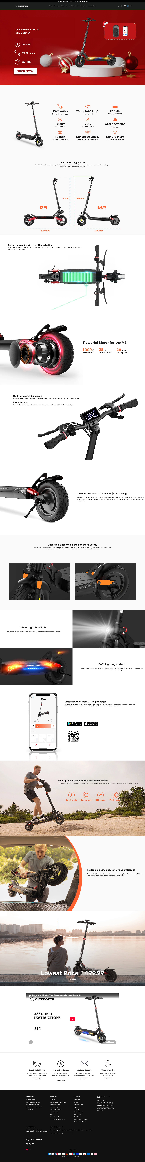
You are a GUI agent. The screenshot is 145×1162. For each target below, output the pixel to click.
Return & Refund (61, 1080)
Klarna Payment (54, 1117)
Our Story (52, 1099)
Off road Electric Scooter (33, 1104)
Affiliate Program (55, 1104)
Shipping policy (78, 1107)
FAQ (51, 1114)
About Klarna (77, 1117)
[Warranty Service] (108, 1064)
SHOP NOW (72, 979)
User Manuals (77, 1114)
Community (91, 6)
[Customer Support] (84, 1064)
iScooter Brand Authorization (58, 1102)
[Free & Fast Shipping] (37, 1064)
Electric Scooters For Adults (34, 1107)
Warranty (108, 1079)
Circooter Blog (54, 1112)
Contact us (77, 1099)
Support (82, 6)
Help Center (74, 6)
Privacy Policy (54, 1107)
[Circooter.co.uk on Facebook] (27, 1144)
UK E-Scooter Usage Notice (57, 1119)
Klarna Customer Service (80, 1119)
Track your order (78, 1104)
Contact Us (84, 1079)
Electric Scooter (54, 6)
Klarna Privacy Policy (79, 1121)
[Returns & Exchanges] (60, 1064)
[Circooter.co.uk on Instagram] (30, 1144)
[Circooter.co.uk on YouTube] (33, 1144)
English (71, 1150)
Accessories (64, 6)
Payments (76, 1102)
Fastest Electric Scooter (33, 1102)
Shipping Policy (37, 1079)
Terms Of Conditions (56, 1109)
